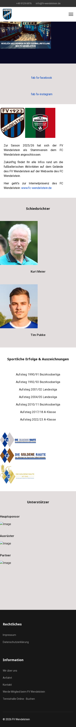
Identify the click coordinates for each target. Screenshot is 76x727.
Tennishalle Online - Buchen (19, 698)
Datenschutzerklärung (16, 642)
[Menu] (71, 14)
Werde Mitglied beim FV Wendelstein (24, 691)
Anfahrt (7, 677)
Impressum (9, 634)
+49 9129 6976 (24, 3)
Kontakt (7, 684)
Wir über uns (10, 670)
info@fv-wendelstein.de (48, 3)
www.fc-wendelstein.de (36, 188)
